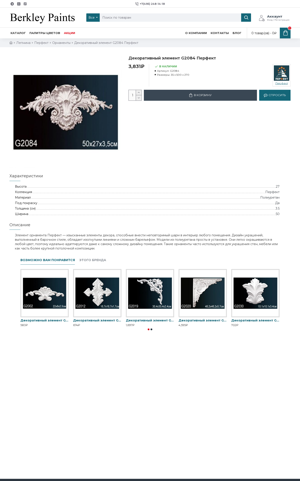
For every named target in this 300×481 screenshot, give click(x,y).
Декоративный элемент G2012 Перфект (97, 320)
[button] (149, 329)
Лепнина (23, 43)
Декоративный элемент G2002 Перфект (44, 320)
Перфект (41, 43)
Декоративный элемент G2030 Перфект (255, 320)
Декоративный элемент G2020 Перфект (203, 320)
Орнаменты (61, 43)
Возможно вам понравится (47, 260)
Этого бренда (92, 260)
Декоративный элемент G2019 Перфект (150, 320)
